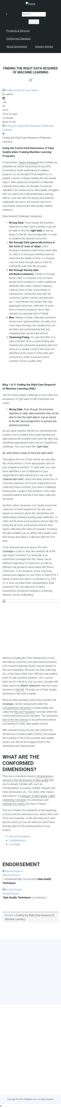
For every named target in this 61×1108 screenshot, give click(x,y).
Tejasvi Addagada (28, 162)
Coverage (14, 844)
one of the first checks (15, 719)
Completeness (17, 840)
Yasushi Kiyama (11, 875)
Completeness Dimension (17, 707)
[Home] (30, 3)
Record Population (24, 711)
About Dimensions (16, 46)
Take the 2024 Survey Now (30, 991)
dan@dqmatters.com (30, 1085)
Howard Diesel (10, 893)
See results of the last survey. (39, 997)
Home (8, 915)
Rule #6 (19, 689)
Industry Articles (44, 46)
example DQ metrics (14, 803)
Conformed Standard (18, 38)
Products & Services (18, 30)
